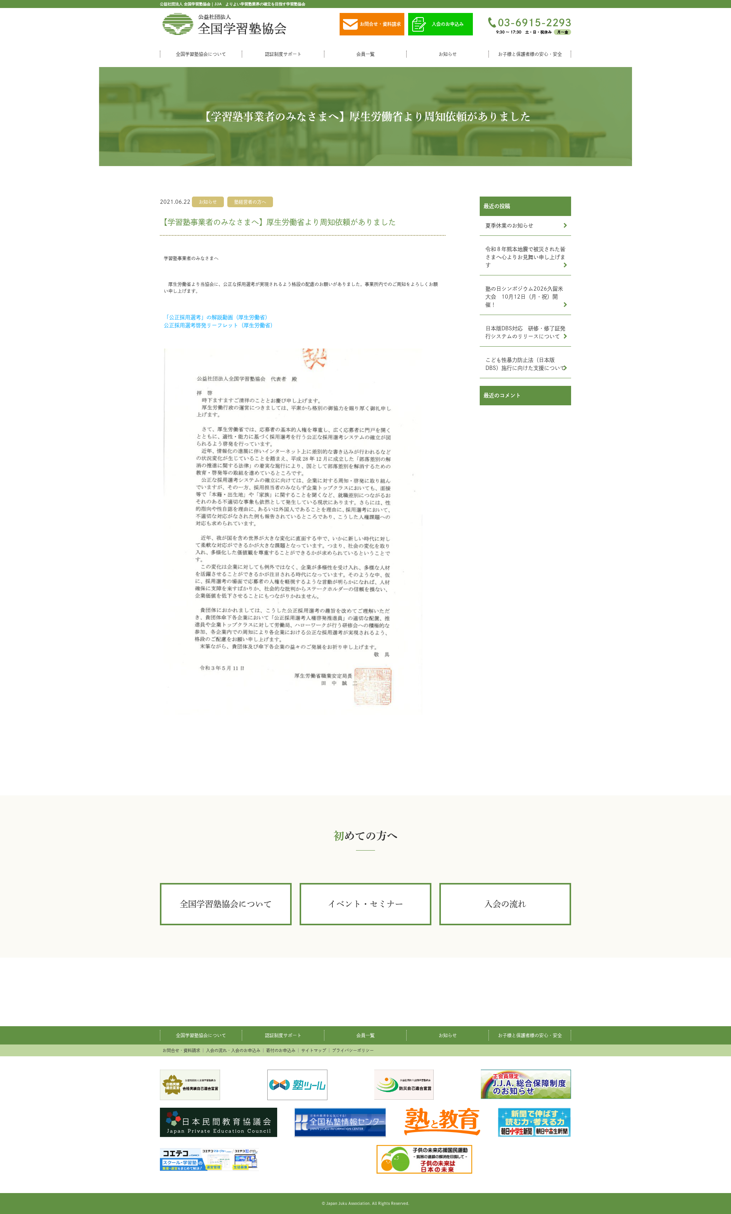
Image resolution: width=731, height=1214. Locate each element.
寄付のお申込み (280, 1050)
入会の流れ (505, 904)
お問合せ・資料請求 (380, 24)
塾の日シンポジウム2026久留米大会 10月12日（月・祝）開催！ (524, 296)
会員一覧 (365, 54)
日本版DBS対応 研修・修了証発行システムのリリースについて (525, 332)
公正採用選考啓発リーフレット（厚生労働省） (220, 325)
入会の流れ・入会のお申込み (233, 1050)
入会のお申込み (448, 24)
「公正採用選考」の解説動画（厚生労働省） (217, 317)
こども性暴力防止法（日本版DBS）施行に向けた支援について (525, 364)
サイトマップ (313, 1050)
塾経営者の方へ (250, 202)
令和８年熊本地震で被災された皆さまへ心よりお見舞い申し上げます (525, 257)
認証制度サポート (283, 54)
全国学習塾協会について (201, 54)
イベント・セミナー (365, 904)
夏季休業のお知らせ (509, 225)
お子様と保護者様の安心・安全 (530, 54)
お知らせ (448, 54)
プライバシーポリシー (353, 1050)
